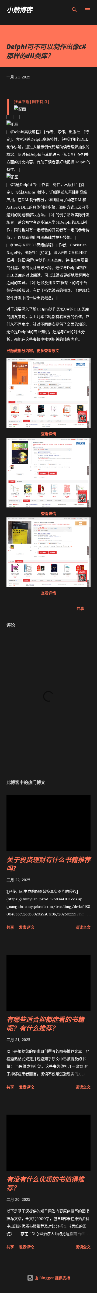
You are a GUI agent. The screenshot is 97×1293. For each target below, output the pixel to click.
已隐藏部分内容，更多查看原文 (32, 350)
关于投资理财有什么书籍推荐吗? (48, 864)
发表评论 (26, 927)
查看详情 (48, 433)
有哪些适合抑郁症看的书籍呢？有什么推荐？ (45, 1023)
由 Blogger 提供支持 (51, 1277)
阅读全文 (83, 927)
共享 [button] (80, 608)
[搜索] (74, 9)
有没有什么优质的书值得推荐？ (45, 1183)
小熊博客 (19, 9)
